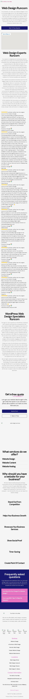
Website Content (9, 462)
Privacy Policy (9, 696)
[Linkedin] (12, 625)
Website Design (8, 459)
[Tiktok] (17, 625)
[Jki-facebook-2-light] (21, 625)
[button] (26, 1)
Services (14, 638)
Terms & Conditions (18, 696)
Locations (14, 657)
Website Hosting (8, 466)
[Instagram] (7, 625)
